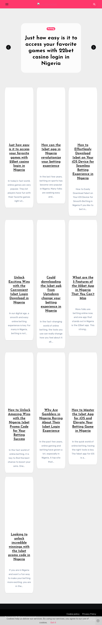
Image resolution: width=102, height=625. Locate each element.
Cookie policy (73, 614)
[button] (93, 47)
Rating (51, 29)
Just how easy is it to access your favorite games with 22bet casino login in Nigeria (51, 50)
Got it (53, 622)
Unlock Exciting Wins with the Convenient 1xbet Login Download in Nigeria (19, 290)
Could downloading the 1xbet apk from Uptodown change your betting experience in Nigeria (51, 294)
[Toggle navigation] (7, 4)
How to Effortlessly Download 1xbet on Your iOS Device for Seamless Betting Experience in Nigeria (83, 162)
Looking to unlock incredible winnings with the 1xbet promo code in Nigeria (19, 547)
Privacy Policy (89, 614)
